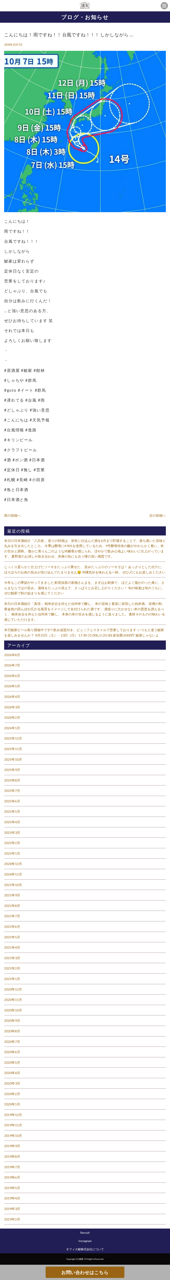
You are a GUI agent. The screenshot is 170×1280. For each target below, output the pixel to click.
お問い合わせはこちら (85, 1272)
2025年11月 (13, 749)
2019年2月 (12, 1219)
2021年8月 (12, 906)
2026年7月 (12, 665)
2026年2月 (12, 717)
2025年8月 (12, 780)
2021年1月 (12, 979)
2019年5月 (12, 1188)
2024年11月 (13, 874)
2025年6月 (12, 801)
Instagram (85, 1241)
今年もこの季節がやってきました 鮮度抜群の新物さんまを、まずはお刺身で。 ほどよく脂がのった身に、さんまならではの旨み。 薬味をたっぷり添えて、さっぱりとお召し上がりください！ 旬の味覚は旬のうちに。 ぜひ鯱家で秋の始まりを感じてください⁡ (84, 588)
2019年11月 (13, 1125)
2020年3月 (12, 1083)
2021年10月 (13, 885)
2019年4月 (12, 1198)
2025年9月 (12, 770)
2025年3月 (12, 832)
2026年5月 (12, 686)
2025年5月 (12, 811)
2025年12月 (13, 738)
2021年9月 (12, 895)
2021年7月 (12, 916)
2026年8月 (12, 655)
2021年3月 (12, 958)
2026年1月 (12, 728)
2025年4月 (12, 822)
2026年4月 (12, 696)
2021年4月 (12, 947)
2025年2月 (12, 843)
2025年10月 (13, 759)
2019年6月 (12, 1177)
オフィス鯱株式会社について (85, 1249)
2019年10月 (13, 1135)
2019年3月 (12, 1209)
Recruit (85, 1232)
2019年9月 (12, 1146)
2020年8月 (12, 1031)
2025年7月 (12, 790)
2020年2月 (12, 1094)
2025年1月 (12, 853)
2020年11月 (13, 1000)
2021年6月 (12, 926)
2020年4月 (12, 1073)
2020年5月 (12, 1062)
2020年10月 (13, 1010)
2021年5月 (12, 937)
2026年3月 (12, 707)
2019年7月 (12, 1167)
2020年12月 (13, 989)
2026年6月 (12, 676)
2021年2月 (12, 968)
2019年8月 (12, 1156)
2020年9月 (12, 1020)
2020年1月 (12, 1104)
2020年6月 (12, 1052)
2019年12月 (13, 1115)
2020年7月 (12, 1041)
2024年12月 (13, 864)
